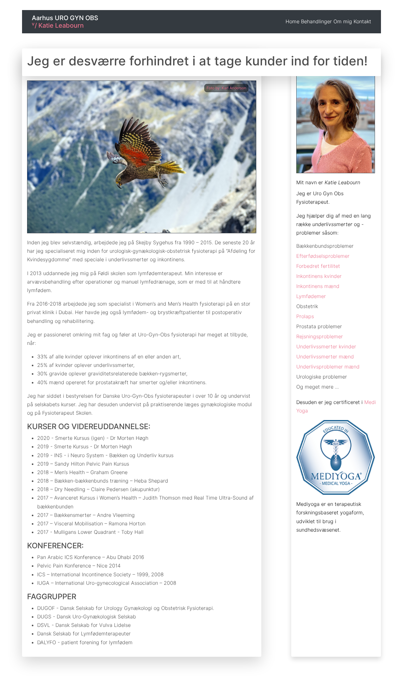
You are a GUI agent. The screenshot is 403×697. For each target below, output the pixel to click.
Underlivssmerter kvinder (326, 346)
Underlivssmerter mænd (325, 356)
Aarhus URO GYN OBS (65, 21)
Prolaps (305, 316)
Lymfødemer (311, 296)
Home (292, 21)
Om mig (342, 21)
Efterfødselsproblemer (322, 256)
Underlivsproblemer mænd (328, 366)
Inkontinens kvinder (319, 276)
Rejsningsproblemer (319, 336)
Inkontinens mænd (317, 286)
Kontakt (362, 21)
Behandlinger (316, 21)
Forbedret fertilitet (318, 266)
